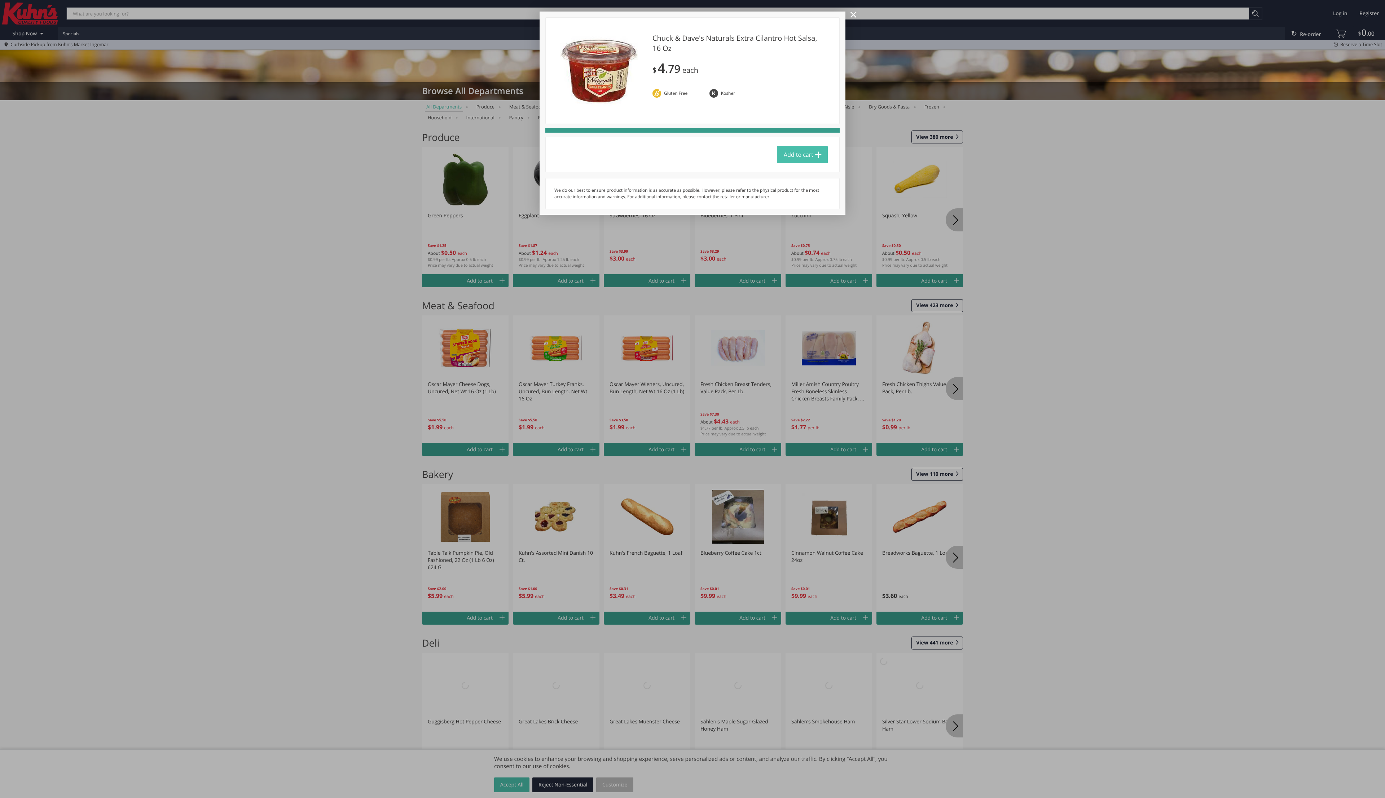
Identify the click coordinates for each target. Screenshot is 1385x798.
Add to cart (798, 155)
